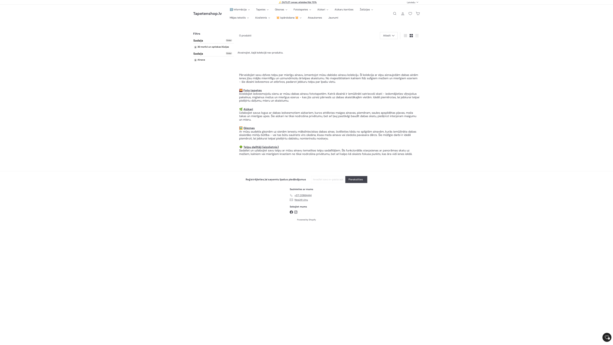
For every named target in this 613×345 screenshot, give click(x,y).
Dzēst (228, 40)
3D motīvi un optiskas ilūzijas (213, 46)
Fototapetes (301, 9)
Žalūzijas (365, 9)
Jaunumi (333, 17)
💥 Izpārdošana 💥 (287, 17)
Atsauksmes (315, 17)
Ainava (201, 59)
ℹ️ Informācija (238, 9)
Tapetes (261, 9)
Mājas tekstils (238, 17)
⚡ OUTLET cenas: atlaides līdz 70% (298, 2)
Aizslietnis (261, 17)
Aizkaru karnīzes (344, 9)
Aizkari (321, 9)
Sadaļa (198, 40)
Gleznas (280, 9)
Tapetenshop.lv (207, 13)
